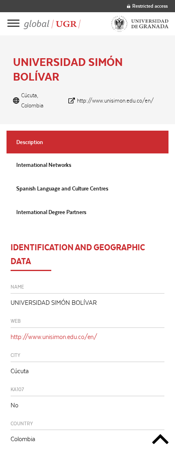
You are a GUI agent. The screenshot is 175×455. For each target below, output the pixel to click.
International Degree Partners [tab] (51, 212)
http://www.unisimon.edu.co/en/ (115, 100)
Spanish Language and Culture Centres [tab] (62, 188)
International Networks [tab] (43, 165)
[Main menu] (13, 23)
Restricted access (150, 6)
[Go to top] (160, 440)
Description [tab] (29, 142)
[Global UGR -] (52, 24)
